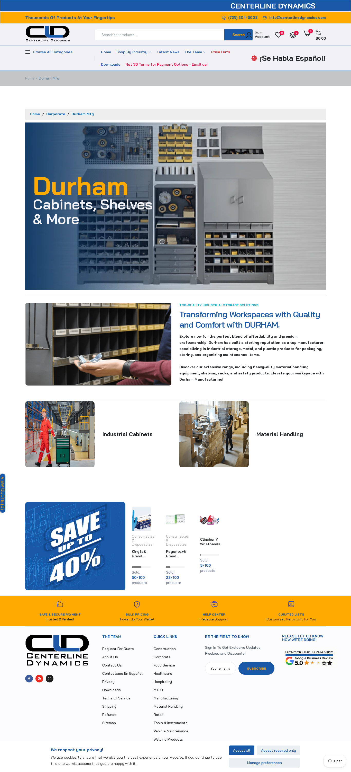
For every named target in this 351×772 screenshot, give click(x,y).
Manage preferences (264, 762)
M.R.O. (159, 690)
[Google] (39, 678)
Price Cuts (220, 52)
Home (106, 52)
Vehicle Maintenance (171, 731)
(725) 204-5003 (242, 17)
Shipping (109, 706)
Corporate (56, 114)
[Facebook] (29, 678)
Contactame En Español (122, 673)
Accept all (241, 750)
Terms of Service (116, 698)
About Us (110, 657)
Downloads (110, 64)
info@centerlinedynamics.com (297, 17)
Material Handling (168, 706)
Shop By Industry (132, 52)
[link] (146, 515)
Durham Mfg (82, 114)
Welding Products (168, 739)
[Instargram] (49, 678)
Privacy (108, 681)
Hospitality (163, 681)
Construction (165, 648)
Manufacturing (166, 698)
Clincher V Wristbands (210, 541)
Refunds (109, 714)
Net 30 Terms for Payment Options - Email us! (166, 64)
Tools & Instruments (171, 723)
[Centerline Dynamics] (47, 35)
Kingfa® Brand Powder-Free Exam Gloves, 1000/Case (141, 553)
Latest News (168, 52)
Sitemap (109, 723)
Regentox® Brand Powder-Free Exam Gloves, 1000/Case (176, 553)
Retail (158, 714)
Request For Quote (118, 648)
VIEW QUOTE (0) (2, 493)
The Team (193, 52)
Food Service (164, 665)
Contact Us (112, 665)
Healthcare (163, 673)
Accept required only (278, 750)
